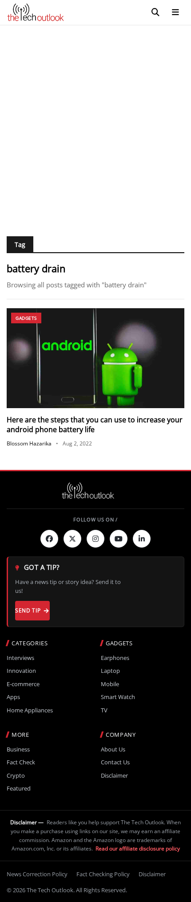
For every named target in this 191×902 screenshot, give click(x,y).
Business (18, 749)
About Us (113, 749)
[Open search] (155, 12)
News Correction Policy (37, 874)
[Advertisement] (95, 125)
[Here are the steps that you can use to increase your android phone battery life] (95, 358)
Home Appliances (30, 710)
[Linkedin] (142, 539)
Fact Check (21, 762)
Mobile (110, 684)
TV (104, 710)
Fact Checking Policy (103, 874)
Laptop (110, 671)
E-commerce (23, 684)
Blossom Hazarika (29, 443)
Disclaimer (114, 775)
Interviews (20, 658)
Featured (19, 788)
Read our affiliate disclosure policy (138, 848)
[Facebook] (49, 539)
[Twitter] (72, 539)
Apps (13, 697)
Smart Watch (118, 697)
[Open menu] (175, 12)
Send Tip (27, 610)
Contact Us (115, 762)
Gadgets (26, 318)
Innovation (21, 671)
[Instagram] (95, 539)
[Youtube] (118, 539)
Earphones (115, 658)
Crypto (16, 775)
